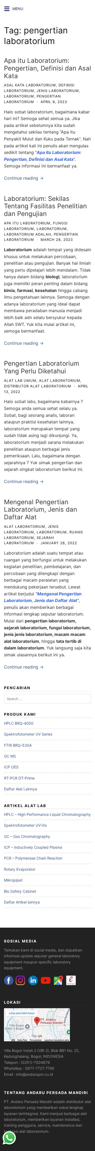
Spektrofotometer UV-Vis (25, 825)
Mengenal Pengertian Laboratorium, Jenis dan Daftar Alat (40, 509)
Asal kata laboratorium (30, 85)
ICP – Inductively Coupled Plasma (33, 847)
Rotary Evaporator (19, 869)
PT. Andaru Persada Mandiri (28, 1101)
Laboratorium (18, 249)
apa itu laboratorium (27, 223)
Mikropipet (13, 880)
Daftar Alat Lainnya (20, 789)
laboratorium (19, 96)
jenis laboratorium (58, 90)
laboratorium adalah (27, 234)
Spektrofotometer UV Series (28, 734)
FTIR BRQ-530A (18, 745)
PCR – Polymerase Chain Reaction (33, 858)
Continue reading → (24, 178)
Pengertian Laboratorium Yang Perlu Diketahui (41, 367)
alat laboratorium (59, 380)
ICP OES (11, 767)
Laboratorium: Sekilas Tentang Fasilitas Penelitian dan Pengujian (45, 206)
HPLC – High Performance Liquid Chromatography (47, 814)
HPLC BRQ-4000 (19, 723)
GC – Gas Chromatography (27, 836)
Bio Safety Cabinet (20, 891)
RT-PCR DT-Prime (19, 778)
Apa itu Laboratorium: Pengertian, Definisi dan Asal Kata (47, 68)
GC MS (10, 756)
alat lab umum (20, 380)
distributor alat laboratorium (37, 386)
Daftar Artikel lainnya (22, 902)
